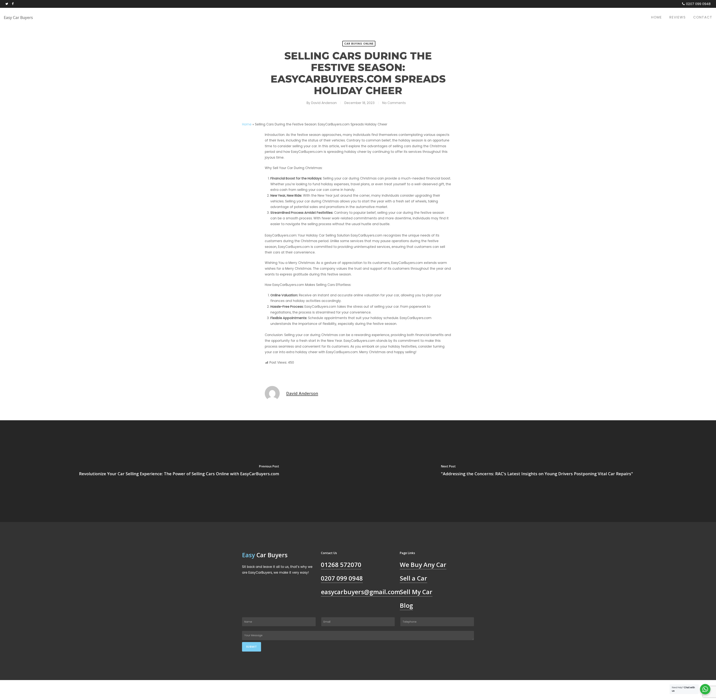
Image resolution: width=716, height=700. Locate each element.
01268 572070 (341, 564)
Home (247, 124)
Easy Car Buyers (18, 17)
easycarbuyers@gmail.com (360, 592)
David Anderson (324, 103)
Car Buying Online (358, 43)
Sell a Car (413, 578)
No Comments (394, 103)
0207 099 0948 (342, 578)
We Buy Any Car (423, 564)
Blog (406, 605)
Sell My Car (416, 592)
